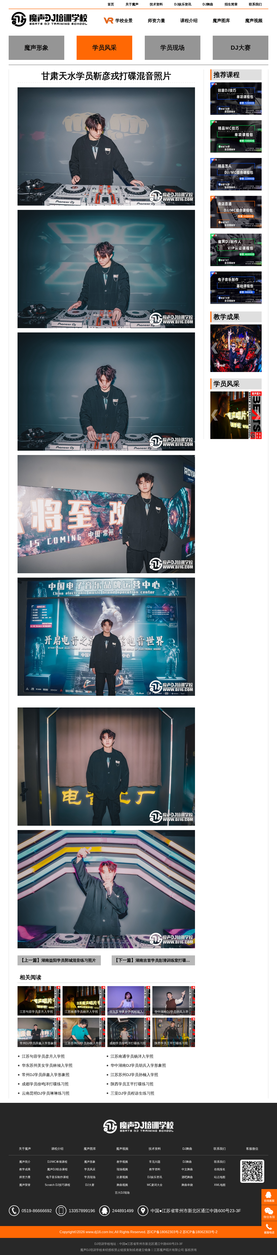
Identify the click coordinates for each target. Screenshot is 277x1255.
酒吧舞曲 (187, 1177)
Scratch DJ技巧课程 (57, 1184)
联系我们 (255, 4)
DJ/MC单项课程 (57, 1161)
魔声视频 (254, 20)
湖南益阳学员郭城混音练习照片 (58, 960)
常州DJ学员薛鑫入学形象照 (45, 1075)
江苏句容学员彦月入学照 (43, 1056)
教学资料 (154, 1169)
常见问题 (154, 1161)
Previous (214, 348)
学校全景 (124, 20)
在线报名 (219, 1169)
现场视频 (122, 1169)
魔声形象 (89, 1161)
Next (257, 348)
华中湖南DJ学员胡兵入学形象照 (138, 1065)
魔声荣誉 (25, 1184)
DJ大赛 (89, 1184)
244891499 (123, 1210)
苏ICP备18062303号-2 (164, 1232)
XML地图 (219, 1184)
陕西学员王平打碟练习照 (132, 1084)
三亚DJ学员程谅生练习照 (132, 1093)
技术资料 (156, 4)
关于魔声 (132, 4)
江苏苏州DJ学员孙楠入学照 (134, 1075)
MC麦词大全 (155, 1184)
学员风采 (89, 1169)
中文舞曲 (187, 1169)
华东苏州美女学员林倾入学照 (47, 1065)
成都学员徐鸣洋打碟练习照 (45, 1084)
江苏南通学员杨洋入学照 (132, 1056)
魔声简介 (25, 1161)
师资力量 (156, 20)
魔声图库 (221, 20)
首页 (111, 4)
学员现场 (89, 1177)
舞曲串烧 (187, 1184)
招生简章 (231, 4)
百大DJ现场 (122, 1192)
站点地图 (219, 1177)
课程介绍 (189, 20)
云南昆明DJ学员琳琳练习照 (45, 1093)
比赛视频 (122, 1177)
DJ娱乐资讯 (182, 4)
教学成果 (25, 1169)
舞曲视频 (122, 1184)
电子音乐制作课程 (57, 1177)
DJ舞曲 (208, 4)
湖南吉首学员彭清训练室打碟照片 (154, 960)
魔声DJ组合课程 (57, 1169)
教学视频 (122, 1161)
